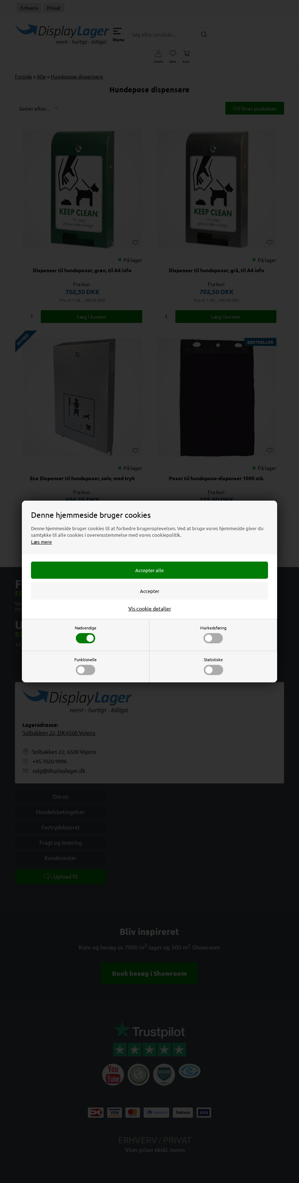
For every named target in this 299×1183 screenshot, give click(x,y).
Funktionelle (85, 659)
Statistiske (213, 659)
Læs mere (41, 542)
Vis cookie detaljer (149, 608)
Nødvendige (85, 628)
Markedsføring (213, 628)
